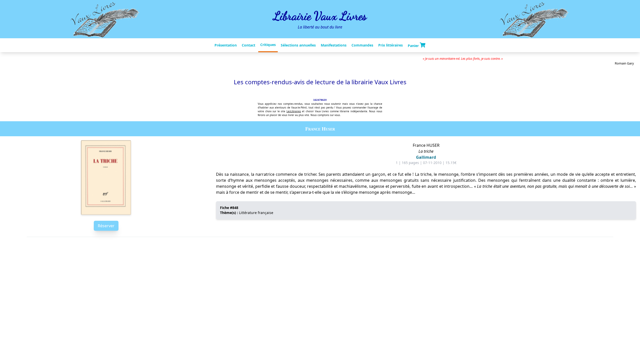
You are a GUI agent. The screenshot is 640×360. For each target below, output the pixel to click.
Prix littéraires (390, 45)
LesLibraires (293, 111)
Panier (414, 45)
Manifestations (333, 45)
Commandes (362, 45)
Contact (248, 45)
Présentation (225, 45)
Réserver (106, 225)
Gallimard (426, 157)
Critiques (268, 44)
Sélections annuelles (298, 45)
